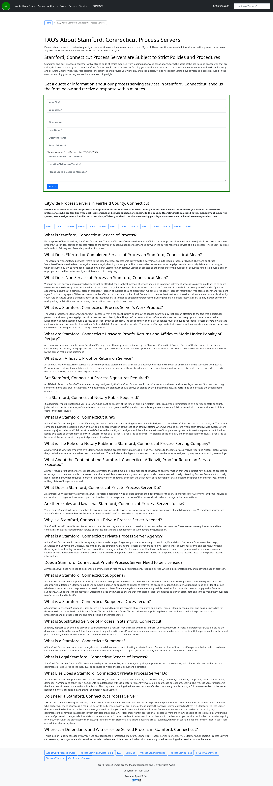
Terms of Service (55, 758)
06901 (49, 226)
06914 (167, 226)
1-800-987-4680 (221, 6)
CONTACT (98, 6)
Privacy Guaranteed (206, 752)
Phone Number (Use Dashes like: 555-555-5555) (72, 152)
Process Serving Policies (152, 752)
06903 (71, 226)
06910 (124, 226)
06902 (60, 226)
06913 (156, 226)
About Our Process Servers (60, 752)
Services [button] (84, 6)
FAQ (119, 752)
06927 (188, 226)
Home (48, 22)
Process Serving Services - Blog (96, 752)
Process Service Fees (181, 752)
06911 (135, 226)
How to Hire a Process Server (29, 6)
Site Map (130, 752)
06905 (92, 226)
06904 (81, 226)
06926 (177, 226)
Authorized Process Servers (62, 6)
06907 (113, 226)
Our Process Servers (79, 758)
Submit (52, 186)
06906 (103, 226)
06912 (145, 226)
